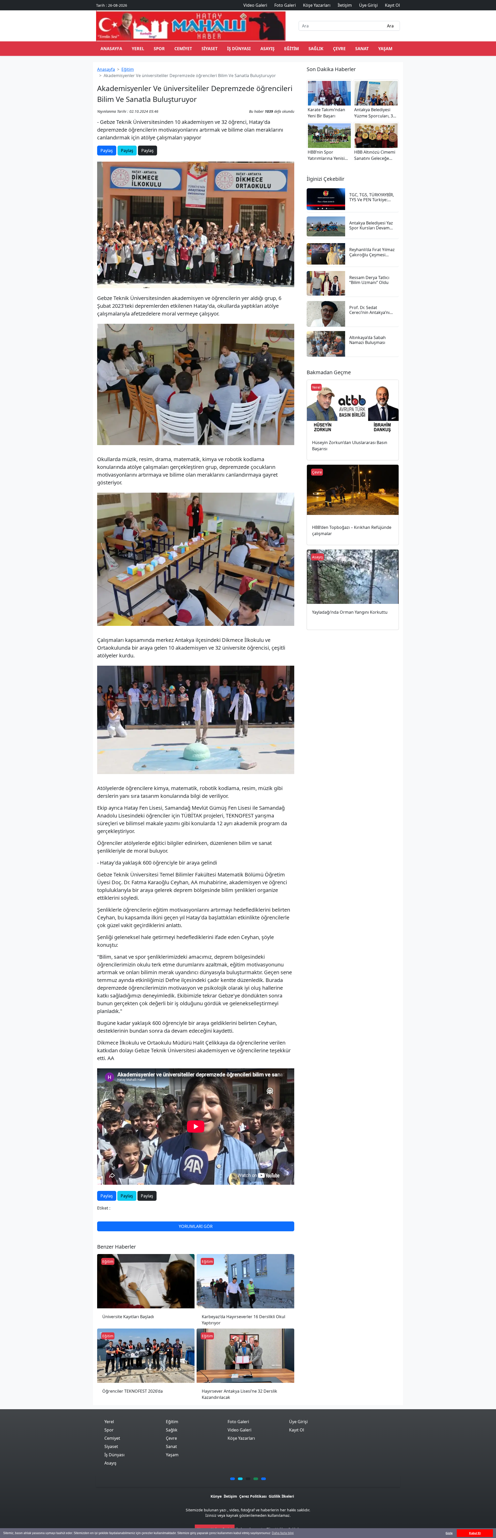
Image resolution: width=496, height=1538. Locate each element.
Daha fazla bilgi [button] (283, 1533)
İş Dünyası (239, 48)
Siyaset (210, 48)
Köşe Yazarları (241, 1438)
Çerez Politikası (253, 1496)
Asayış (267, 48)
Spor (159, 48)
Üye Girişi (298, 1421)
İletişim (230, 1496)
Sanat (362, 48)
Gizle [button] (449, 1533)
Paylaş (106, 150)
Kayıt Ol (296, 1430)
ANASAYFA (111, 48)
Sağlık (315, 48)
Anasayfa (106, 69)
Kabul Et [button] (475, 1533)
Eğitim (291, 48)
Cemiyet (183, 48)
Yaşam (385, 48)
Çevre (339, 48)
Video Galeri (239, 1430)
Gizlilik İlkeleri (281, 1496)
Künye (216, 1496)
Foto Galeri (238, 1421)
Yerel (138, 48)
